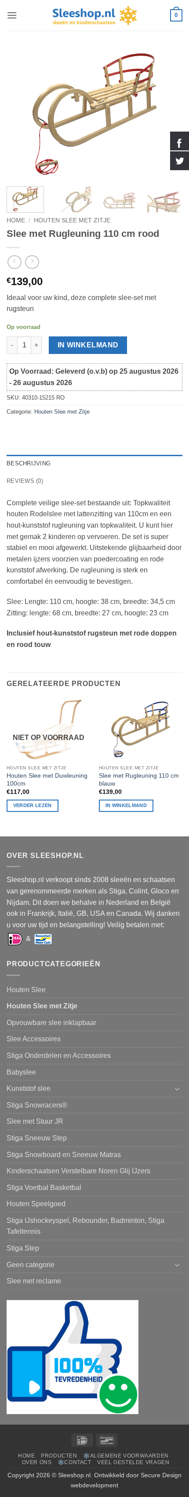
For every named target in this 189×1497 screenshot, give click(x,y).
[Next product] (14, 262)
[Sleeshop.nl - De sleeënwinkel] (94, 16)
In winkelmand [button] (126, 805)
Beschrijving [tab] (29, 463)
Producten (59, 1456)
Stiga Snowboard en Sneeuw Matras (64, 1154)
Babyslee (21, 1072)
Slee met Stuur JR (35, 1121)
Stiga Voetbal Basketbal (44, 1187)
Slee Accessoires (34, 1039)
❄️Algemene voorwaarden (126, 1456)
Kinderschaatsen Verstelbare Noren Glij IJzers (78, 1171)
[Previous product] (32, 262)
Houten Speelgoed (36, 1204)
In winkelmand (88, 345)
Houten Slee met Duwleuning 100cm (47, 779)
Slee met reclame (34, 1281)
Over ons (37, 1462)
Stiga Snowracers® (37, 1105)
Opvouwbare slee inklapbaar (51, 1022)
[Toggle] (177, 1088)
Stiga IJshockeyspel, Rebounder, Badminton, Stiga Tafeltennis (85, 1226)
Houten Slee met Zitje (72, 220)
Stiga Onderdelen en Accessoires (59, 1055)
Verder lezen (32, 805)
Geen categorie (31, 1264)
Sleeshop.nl (74, 1475)
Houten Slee (26, 989)
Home (16, 220)
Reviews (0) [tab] (25, 481)
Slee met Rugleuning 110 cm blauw (139, 779)
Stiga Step (23, 1248)
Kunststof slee (29, 1088)
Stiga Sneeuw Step (37, 1138)
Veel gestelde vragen (133, 1462)
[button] (12, 15)
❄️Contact (74, 1462)
